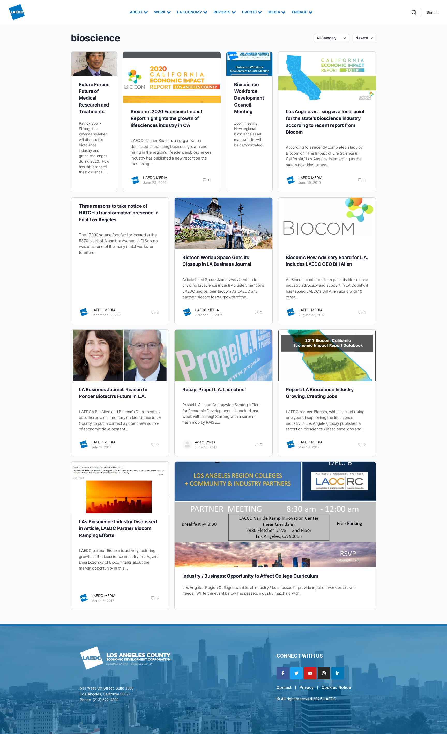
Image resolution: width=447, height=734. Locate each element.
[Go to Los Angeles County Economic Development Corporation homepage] (16, 12)
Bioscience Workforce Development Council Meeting (249, 98)
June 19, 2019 (309, 182)
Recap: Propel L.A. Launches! (214, 389)
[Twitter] (296, 673)
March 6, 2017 (102, 601)
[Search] (414, 12)
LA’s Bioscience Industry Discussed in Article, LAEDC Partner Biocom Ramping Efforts (118, 528)
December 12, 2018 (106, 315)
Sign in (433, 12)
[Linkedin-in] (337, 673)
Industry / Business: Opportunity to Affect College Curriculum (250, 576)
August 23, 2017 (311, 315)
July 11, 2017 (101, 447)
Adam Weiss (205, 442)
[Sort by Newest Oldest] (364, 38)
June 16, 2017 (206, 447)
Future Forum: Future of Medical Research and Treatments (94, 98)
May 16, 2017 (308, 447)
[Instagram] (324, 673)
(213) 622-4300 (105, 700)
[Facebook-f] (283, 673)
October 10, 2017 (208, 315)
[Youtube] (310, 673)
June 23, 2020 (155, 182)
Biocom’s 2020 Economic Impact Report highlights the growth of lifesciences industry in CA (166, 118)
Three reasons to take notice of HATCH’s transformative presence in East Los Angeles (119, 212)
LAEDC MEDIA (155, 177)
